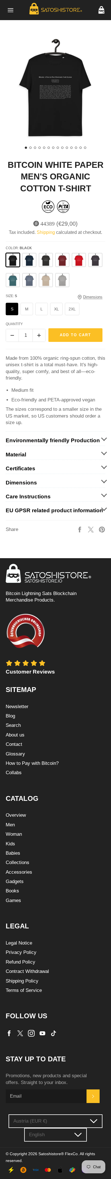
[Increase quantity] (39, 335)
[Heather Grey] (62, 280)
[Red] (79, 260)
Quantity (14, 324)
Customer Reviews (30, 672)
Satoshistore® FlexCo (58, 1154)
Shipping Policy (22, 981)
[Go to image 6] (49, 148)
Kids (10, 843)
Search (13, 725)
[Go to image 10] (67, 148)
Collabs (14, 772)
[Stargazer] (13, 280)
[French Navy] (29, 260)
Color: (19, 248)
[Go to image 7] (53, 148)
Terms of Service (24, 990)
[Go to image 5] (44, 148)
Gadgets (15, 881)
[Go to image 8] (58, 148)
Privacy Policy (21, 952)
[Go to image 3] (35, 148)
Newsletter (17, 706)
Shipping (46, 232)
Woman (14, 834)
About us (15, 735)
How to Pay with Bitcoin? (32, 763)
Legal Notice (19, 943)
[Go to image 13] (80, 148)
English (37, 1134)
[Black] (13, 260)
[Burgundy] (62, 260)
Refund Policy (20, 962)
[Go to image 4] (39, 148)
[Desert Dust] (46, 280)
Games (13, 900)
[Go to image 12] (76, 148)
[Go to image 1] (26, 148)
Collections (17, 862)
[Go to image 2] (30, 148)
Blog (10, 716)
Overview (16, 815)
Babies (13, 853)
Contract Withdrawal (27, 971)
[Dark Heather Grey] (46, 260)
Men (10, 824)
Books (12, 891)
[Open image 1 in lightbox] (55, 89)
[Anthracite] (95, 260)
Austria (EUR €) (30, 1121)
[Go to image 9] (62, 148)
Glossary (15, 754)
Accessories (19, 872)
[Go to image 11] (71, 148)
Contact (14, 744)
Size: (11, 296)
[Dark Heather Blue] (29, 280)
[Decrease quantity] (12, 335)
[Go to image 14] (85, 148)
